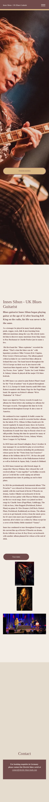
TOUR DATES (24, 171)
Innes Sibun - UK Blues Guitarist (15, 5)
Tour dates (16, 557)
